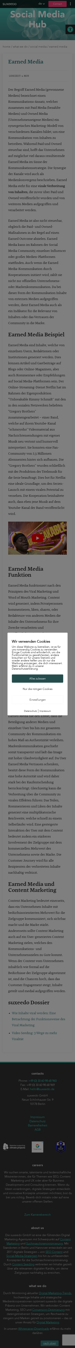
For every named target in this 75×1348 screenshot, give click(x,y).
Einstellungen (37, 699)
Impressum (45, 711)
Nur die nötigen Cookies (37, 689)
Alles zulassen (37, 678)
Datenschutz (30, 711)
